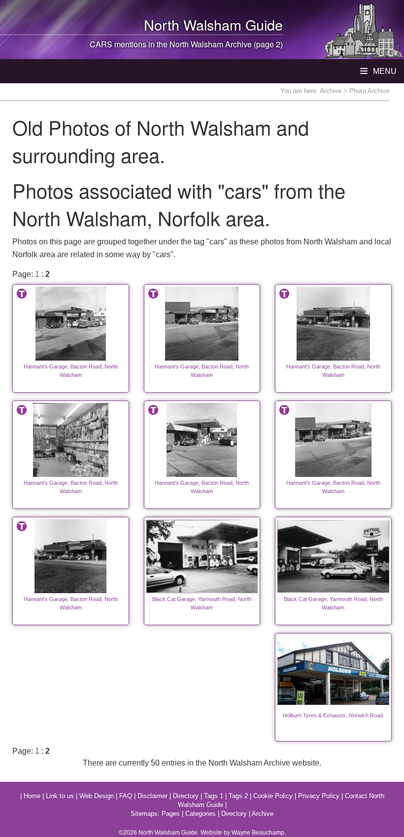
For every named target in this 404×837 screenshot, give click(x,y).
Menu (384, 71)
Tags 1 (213, 796)
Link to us (60, 796)
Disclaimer (152, 796)
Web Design (96, 796)
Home (32, 796)
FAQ (125, 796)
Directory (186, 796)
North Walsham (192, 24)
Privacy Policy (318, 796)
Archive (330, 91)
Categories (200, 813)
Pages (171, 813)
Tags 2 (238, 796)
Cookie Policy (273, 796)
